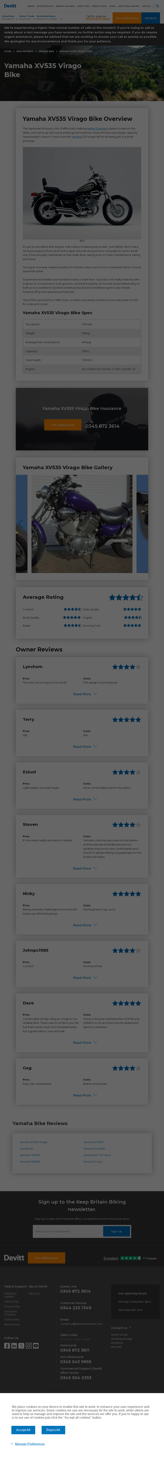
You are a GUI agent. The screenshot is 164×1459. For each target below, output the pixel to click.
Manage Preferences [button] (30, 1443)
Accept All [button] (23, 1430)
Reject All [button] (53, 1430)
